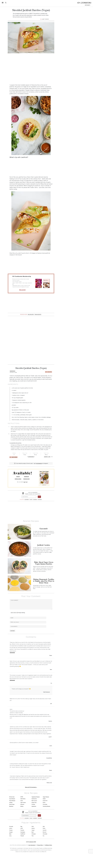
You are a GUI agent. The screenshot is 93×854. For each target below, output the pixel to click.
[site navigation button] (2, 3)
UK (26, 481)
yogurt (33, 830)
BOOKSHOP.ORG (26, 478)
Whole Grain (11, 796)
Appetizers (34, 806)
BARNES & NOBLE (18, 478)
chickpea (34, 833)
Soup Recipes (12, 798)
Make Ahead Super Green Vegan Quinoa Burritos (43, 563)
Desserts (22, 804)
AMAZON (18, 476)
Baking (21, 806)
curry (10, 835)
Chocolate (45, 804)
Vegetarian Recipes (36, 796)
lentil (21, 828)
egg (21, 826)
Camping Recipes (46, 806)
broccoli (44, 832)
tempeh (22, 835)
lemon (10, 828)
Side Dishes (22, 798)
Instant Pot (45, 800)
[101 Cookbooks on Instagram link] (15, 463)
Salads (44, 798)
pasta (44, 828)
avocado (11, 826)
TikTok (31, 499)
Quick (21, 800)
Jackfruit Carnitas (43, 545)
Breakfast (11, 806)
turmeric (22, 830)
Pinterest (40, 499)
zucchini (44, 830)
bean (38, 314)
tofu (32, 835)
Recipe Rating (21, 612)
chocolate (45, 833)
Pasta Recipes (12, 800)
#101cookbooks (39, 463)
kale (44, 826)
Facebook (35, 499)
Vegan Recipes (46, 796)
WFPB (21, 796)
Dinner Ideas (11, 804)
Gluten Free (34, 802)
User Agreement (31, 845)
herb (33, 826)
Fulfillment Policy (48, 845)
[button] (10, 371)
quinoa (33, 828)
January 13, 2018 (47, 456)
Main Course (34, 800)
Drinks (44, 802)
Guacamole (44, 528)
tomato (11, 830)
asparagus (22, 832)
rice (31, 314)
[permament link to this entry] (52, 456)
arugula (10, 832)
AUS (24, 481)
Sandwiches (34, 798)
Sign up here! (22, 289)
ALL (43, 835)
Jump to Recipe (45, 19)
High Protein (23, 802)
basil (33, 832)
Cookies (33, 804)
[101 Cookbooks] (84, 3)
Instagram (27, 499)
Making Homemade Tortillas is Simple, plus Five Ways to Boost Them (43, 581)
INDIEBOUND (26, 476)
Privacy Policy (40, 845)
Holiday (10, 802)
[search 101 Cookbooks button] (6, 3)
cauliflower (22, 833)
